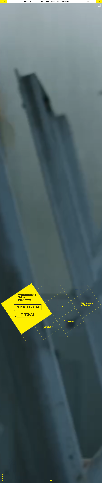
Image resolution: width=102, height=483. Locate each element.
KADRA (31, 1)
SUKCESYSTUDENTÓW (36, 1)
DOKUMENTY (53, 1)
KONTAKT (42, 1)
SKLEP (58, 1)
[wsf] (26, 308)
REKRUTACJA (25, 1)
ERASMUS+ (47, 1)
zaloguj (99, 1)
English (3, 1)
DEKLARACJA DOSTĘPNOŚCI (65, 1)
